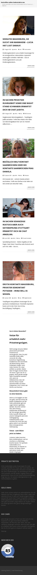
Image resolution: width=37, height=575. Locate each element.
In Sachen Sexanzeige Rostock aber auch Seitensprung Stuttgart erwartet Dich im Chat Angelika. (16, 228)
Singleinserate (27, 298)
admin (15, 49)
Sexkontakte (27, 49)
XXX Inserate (28, 113)
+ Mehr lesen (30, 65)
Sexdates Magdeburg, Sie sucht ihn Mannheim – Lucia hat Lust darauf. (18, 42)
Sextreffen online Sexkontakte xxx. (13, 2)
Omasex (27, 175)
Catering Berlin (5, 570)
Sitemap (3, 531)
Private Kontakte (27, 238)
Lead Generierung (16, 570)
